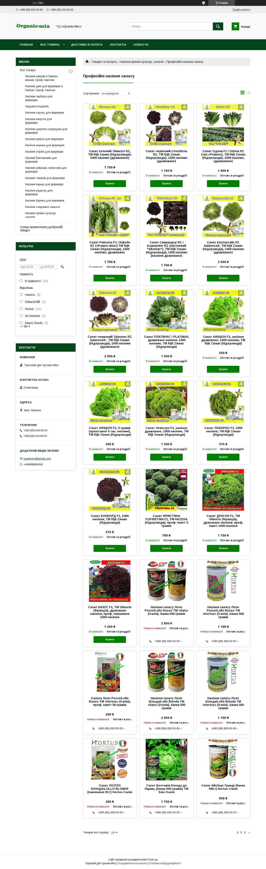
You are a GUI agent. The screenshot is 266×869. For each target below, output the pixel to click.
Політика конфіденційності (165, 863)
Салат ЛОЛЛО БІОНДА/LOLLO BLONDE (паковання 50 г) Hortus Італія (109, 789)
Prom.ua (153, 859)
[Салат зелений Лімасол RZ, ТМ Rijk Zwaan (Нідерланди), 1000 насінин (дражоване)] (109, 125)
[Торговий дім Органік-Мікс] (33, 34)
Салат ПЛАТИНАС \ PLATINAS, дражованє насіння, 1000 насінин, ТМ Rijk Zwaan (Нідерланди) (166, 341)
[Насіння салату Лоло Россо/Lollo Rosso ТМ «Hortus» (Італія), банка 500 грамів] (223, 581)
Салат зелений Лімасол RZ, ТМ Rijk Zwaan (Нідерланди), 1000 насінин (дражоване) (110, 154)
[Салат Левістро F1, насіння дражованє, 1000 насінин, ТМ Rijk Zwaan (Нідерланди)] (166, 402)
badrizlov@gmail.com (37, 458)
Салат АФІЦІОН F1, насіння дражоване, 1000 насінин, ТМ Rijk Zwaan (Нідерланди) (223, 340)
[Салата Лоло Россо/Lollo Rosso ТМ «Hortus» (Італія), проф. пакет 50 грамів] (109, 672)
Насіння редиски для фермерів (38, 192)
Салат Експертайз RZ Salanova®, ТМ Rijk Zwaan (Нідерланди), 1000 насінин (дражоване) (223, 247)
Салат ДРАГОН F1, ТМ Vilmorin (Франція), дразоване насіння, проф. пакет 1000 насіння (223, 521)
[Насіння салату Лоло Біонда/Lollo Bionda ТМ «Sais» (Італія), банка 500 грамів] (166, 672)
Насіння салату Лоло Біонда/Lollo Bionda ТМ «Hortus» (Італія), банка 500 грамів (223, 703)
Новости (141, 44)
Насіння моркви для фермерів (44, 145)
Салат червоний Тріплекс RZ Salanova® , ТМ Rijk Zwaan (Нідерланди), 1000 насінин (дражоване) (110, 341)
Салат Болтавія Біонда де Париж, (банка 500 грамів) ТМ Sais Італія (166, 789)
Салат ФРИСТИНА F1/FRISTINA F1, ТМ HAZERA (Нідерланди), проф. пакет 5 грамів (166, 521)
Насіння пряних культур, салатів (142, 61)
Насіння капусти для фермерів (38, 120)
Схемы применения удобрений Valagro (41, 228)
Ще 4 (27, 326)
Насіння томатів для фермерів (45, 178)
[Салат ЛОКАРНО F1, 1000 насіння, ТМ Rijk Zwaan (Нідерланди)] (223, 402)
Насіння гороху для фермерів (44, 112)
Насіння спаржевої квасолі (42, 206)
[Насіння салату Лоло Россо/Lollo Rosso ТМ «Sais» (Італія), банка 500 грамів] (166, 581)
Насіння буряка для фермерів (44, 200)
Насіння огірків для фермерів (44, 151)
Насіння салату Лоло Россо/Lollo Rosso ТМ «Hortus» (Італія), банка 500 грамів (223, 612)
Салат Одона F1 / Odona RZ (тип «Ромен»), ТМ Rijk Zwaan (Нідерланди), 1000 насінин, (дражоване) (223, 156)
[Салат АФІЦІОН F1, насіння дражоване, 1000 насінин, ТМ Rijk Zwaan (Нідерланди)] (223, 310)
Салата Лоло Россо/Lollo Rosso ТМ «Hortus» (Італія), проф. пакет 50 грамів (110, 701)
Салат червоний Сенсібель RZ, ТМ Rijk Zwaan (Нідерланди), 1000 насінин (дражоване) (166, 156)
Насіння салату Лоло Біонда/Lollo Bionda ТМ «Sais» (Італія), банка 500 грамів (166, 703)
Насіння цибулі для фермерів (44, 139)
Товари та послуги (104, 61)
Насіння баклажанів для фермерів (41, 159)
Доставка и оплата (86, 44)
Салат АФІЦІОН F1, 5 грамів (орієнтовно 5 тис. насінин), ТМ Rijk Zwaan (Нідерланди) (110, 431)
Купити (110, 183)
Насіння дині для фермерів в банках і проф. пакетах (44, 88)
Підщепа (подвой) (37, 106)
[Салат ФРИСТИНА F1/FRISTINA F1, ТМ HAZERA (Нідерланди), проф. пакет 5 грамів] (166, 489)
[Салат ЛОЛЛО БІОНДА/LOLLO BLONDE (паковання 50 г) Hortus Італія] (109, 759)
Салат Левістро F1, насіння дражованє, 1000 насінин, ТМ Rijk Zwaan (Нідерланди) (166, 431)
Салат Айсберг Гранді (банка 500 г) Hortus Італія (223, 787)
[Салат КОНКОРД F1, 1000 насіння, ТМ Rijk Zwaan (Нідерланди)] (109, 489)
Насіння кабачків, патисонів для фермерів (46, 169)
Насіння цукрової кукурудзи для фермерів (46, 130)
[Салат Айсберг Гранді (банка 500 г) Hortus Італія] (223, 759)
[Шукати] (218, 26)
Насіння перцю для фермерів (44, 184)
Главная (26, 44)
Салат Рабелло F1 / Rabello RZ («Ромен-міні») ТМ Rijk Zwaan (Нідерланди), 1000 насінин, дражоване (109, 247)
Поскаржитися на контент (132, 863)
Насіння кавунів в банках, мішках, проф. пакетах (41, 78)
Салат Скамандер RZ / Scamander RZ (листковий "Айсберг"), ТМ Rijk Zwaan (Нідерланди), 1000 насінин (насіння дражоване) (166, 249)
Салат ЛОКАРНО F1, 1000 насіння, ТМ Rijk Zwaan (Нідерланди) (223, 431)
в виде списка (248, 93)
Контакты (118, 44)
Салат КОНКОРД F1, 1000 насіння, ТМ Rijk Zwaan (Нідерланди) (110, 519)
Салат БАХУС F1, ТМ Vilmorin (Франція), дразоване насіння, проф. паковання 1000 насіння (110, 612)
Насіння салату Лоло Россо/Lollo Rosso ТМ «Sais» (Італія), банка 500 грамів (166, 610)
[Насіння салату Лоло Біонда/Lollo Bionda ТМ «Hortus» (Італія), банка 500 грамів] (223, 672)
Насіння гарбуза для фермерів (38, 98)
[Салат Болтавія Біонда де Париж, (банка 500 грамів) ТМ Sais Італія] (166, 759)
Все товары (49, 44)
